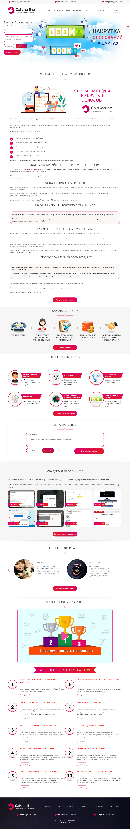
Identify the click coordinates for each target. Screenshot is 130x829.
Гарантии (77, 10)
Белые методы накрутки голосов (90, 726)
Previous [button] (9, 570)
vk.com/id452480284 (68, 2)
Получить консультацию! (65, 413)
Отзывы (88, 10)
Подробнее (25, 695)
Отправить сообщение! (89, 451)
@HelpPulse (117, 2)
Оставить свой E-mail (65, 588)
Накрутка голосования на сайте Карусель (37, 749)
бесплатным (32, 169)
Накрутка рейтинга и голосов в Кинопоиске (38, 703)
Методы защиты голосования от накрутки (94, 771)
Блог (116, 10)
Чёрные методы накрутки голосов (91, 749)
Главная (46, 10)
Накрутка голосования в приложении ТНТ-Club (39, 771)
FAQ (109, 10)
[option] (38, 569)
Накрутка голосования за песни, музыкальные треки (99, 680)
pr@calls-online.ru (23, 2)
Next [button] (121, 570)
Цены (67, 10)
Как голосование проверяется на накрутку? (38, 726)
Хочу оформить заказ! (65, 300)
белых (54, 119)
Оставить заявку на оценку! (65, 534)
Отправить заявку (12, 52)
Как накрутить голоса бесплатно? (91, 703)
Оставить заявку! (65, 347)
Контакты (99, 10)
